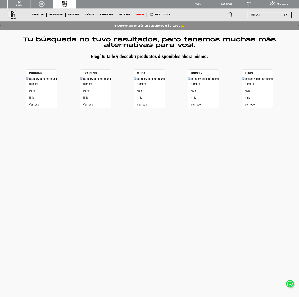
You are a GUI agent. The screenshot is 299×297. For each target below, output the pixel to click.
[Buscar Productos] (286, 15)
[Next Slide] (298, 26)
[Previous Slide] (1, 26)
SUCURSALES (226, 4)
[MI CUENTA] (280, 4)
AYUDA (198, 4)
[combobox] (270, 15)
